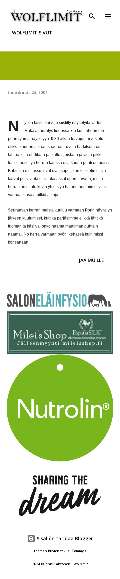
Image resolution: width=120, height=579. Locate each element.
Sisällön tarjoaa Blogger (64, 538)
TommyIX (79, 551)
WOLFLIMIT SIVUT (32, 32)
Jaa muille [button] (91, 260)
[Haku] (92, 12)
